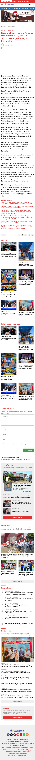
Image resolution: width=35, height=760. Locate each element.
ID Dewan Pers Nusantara (13, 741)
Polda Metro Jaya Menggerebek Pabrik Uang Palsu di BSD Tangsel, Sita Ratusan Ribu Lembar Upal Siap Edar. (16, 202)
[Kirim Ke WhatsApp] (32, 235)
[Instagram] (17, 734)
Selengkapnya (17, 517)
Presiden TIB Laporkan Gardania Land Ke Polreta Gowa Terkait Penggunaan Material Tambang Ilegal (21, 510)
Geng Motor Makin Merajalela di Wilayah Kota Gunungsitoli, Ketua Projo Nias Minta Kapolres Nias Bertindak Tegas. (15, 671)
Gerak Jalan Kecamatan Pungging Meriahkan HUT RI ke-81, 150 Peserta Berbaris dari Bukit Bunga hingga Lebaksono (17, 555)
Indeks (9, 739)
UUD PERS (22, 745)
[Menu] (2, 4)
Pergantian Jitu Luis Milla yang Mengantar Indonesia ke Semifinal (17, 605)
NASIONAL (11, 30)
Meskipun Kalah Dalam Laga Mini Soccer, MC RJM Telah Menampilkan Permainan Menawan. (8, 573)
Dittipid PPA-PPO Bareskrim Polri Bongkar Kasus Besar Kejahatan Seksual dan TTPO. (16, 222)
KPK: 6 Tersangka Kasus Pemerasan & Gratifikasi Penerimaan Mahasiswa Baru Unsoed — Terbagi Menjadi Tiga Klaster (19, 593)
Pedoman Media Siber (26, 743)
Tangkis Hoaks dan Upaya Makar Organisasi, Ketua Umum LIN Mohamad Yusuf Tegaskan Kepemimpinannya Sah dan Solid (17, 696)
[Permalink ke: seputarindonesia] (2, 44)
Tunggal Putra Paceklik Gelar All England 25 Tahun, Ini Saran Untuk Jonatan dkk (19, 624)
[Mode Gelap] (30, 4)
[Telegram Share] (29, 235)
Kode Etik (15, 739)
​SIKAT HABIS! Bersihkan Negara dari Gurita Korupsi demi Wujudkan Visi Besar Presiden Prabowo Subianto (17, 684)
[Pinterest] (14, 734)
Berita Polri (4, 30)
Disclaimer (26, 741)
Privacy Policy (24, 739)
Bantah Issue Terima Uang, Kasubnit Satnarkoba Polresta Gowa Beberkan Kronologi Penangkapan (17, 496)
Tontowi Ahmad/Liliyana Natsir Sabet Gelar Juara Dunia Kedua (19, 611)
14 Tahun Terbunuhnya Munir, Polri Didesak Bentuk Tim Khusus (19, 599)
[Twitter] (11, 734)
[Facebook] (8, 734)
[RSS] (27, 734)
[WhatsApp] (24, 734)
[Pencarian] (33, 4)
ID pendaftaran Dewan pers (10, 743)
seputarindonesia (9, 44)
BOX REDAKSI (14, 745)
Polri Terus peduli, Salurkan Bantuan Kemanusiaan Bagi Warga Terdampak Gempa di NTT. (17, 207)
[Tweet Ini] (22, 235)
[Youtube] (21, 734)
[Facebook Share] (19, 235)
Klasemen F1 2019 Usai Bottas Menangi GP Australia (17, 618)
